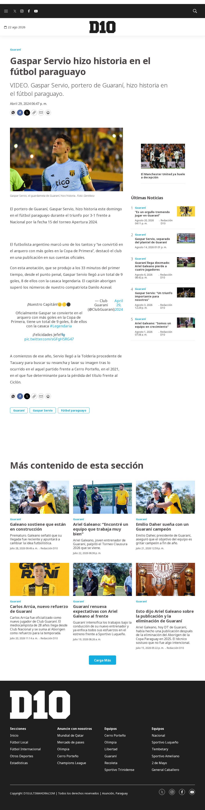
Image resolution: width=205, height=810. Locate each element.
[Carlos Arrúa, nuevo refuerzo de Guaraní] (39, 579)
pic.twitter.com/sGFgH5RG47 (49, 339)
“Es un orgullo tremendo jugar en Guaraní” (152, 213)
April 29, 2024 (119, 305)
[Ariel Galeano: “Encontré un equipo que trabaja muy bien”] (102, 497)
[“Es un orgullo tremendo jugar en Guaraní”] (186, 211)
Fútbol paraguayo (73, 410)
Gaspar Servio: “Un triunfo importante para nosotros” (153, 296)
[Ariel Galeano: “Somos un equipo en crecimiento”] (186, 323)
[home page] (102, 27)
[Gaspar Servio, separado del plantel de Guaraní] (186, 238)
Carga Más (102, 660)
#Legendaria (61, 326)
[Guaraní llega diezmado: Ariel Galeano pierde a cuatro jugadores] (186, 262)
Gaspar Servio (43, 410)
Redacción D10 (167, 222)
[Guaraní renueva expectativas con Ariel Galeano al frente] (102, 579)
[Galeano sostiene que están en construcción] (39, 497)
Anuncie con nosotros (74, 729)
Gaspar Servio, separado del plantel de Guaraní (152, 240)
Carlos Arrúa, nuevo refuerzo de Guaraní (39, 609)
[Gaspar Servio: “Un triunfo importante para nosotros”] (186, 292)
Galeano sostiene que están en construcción (38, 527)
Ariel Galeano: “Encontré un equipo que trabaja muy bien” (100, 529)
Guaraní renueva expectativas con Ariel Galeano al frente (95, 611)
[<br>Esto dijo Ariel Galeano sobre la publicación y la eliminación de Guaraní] (165, 579)
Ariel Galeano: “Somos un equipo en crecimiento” (153, 325)
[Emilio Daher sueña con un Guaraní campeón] (165, 497)
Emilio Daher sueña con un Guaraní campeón (162, 527)
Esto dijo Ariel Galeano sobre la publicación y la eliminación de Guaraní (165, 616)
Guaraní (15, 49)
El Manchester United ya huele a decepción (163, 176)
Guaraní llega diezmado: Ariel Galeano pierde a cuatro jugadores (152, 266)
